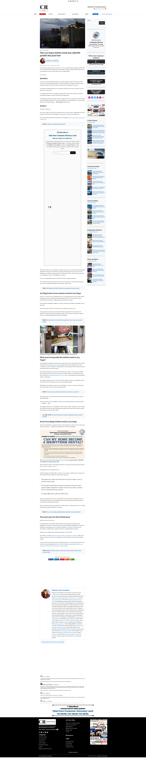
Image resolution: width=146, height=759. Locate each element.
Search (88, 20)
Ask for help (75, 14)
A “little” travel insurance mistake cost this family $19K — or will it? (99, 211)
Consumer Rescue (56, 594)
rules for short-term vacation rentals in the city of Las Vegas (55, 460)
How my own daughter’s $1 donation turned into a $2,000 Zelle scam (98, 270)
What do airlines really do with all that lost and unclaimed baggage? (99, 177)
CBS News (67, 620)
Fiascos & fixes (61, 14)
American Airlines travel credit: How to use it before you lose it (99, 182)
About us (51, 14)
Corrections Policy (70, 746)
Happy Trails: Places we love (45, 748)
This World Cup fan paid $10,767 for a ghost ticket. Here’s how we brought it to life (99, 236)
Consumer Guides (43, 737)
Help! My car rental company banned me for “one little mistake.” (53, 641)
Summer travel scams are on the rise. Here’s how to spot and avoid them (99, 192)
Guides (86, 14)
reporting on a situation (59, 623)
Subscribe (95, 14)
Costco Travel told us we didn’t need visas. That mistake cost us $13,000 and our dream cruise (99, 131)
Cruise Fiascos (42, 740)
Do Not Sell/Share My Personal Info (45, 755)
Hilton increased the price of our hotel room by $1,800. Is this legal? (99, 217)
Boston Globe (61, 620)
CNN (53, 620)
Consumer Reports (79, 616)
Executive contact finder (71, 724)
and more (65, 622)
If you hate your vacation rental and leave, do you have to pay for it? (63, 391)
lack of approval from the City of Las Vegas (57, 375)
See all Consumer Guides (91, 168)
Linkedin (75, 632)
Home (35, 14)
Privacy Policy (69, 745)
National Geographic (75, 620)
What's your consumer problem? (73, 723)
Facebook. (54, 634)
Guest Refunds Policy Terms (53, 365)
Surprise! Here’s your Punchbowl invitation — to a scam (98, 265)
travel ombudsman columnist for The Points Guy (66, 597)
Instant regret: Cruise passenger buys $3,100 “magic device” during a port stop (98, 136)
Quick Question (69, 726)
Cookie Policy (69, 743)
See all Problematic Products (92, 231)
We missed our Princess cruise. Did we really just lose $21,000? (52, 642)
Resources (69, 735)
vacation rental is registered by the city (48, 466)
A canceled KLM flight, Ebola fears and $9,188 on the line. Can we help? (99, 206)
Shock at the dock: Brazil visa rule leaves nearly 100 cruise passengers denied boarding (98, 141)
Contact (67, 731)
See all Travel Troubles (91, 202)
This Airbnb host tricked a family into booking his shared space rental (63, 288)
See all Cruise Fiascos (91, 122)
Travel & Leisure (55, 618)
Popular (40, 746)
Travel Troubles (42, 742)
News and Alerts (42, 738)
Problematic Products (43, 744)
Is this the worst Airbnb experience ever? (56, 124)
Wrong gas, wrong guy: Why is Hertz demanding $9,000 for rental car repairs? (98, 222)
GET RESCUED (42, 14)
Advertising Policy (70, 741)
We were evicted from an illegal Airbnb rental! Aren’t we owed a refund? (64, 511)
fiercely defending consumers (65, 630)
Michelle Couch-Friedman (52, 60)
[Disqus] (62, 659)
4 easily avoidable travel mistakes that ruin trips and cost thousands (98, 172)
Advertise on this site (73, 752)
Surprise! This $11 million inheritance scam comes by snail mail (98, 280)
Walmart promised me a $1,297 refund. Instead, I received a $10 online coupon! (99, 251)
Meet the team (69, 730)
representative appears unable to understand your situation (64, 535)
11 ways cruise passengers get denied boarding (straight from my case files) (99, 126)
